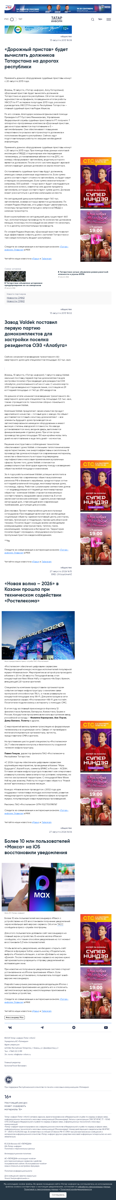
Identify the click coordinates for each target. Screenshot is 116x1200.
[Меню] (109, 19)
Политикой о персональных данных (41, 1189)
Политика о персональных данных (20, 1149)
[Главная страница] (56, 19)
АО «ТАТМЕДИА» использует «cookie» (20, 1159)
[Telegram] (42, 1027)
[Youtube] (106, 1027)
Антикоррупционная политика (18, 1154)
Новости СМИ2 (16, 298)
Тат (20, 19)
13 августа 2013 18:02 (61, 313)
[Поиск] (92, 19)
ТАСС (60, 924)
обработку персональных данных (94, 1187)
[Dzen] (74, 1027)
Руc (7, 19)
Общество (66, 36)
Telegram (46, 259)
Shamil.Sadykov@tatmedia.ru (17, 1178)
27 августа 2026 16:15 (61, 571)
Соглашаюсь (58, 1195)
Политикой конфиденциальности (76, 1189)
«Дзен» (35, 259)
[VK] (10, 1027)
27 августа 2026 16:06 (60, 832)
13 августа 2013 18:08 (61, 40)
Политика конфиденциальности (18, 1171)
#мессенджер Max (14, 1017)
